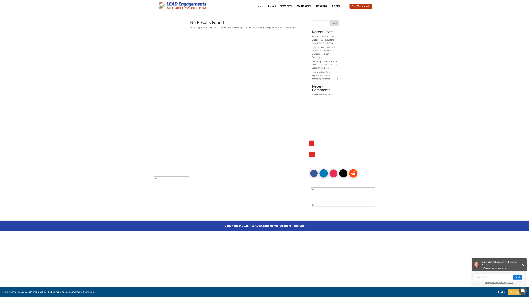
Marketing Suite (165, 139)
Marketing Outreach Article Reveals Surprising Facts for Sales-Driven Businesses (325, 64)
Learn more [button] (88, 292)
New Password (242, 146)
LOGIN (336, 6)
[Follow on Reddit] (353, 173)
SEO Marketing (164, 146)
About (271, 6)
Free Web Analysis (360, 6)
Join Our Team (164, 131)
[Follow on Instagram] (333, 173)
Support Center (242, 150)
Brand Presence (165, 142)
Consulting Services (245, 131)
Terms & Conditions (245, 154)
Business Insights (166, 150)
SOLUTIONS (303, 6)
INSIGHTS (321, 6)
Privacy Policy (164, 154)
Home (259, 6)
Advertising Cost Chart (247, 135)
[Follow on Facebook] (314, 173)
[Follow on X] (343, 173)
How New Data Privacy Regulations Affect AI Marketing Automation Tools (325, 75)
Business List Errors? (246, 142)
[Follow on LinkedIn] (323, 173)
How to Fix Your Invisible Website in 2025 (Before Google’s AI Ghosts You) (323, 39)
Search (334, 23)
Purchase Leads (165, 135)
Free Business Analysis (247, 139)
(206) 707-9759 (327, 146)
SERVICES (285, 6)
